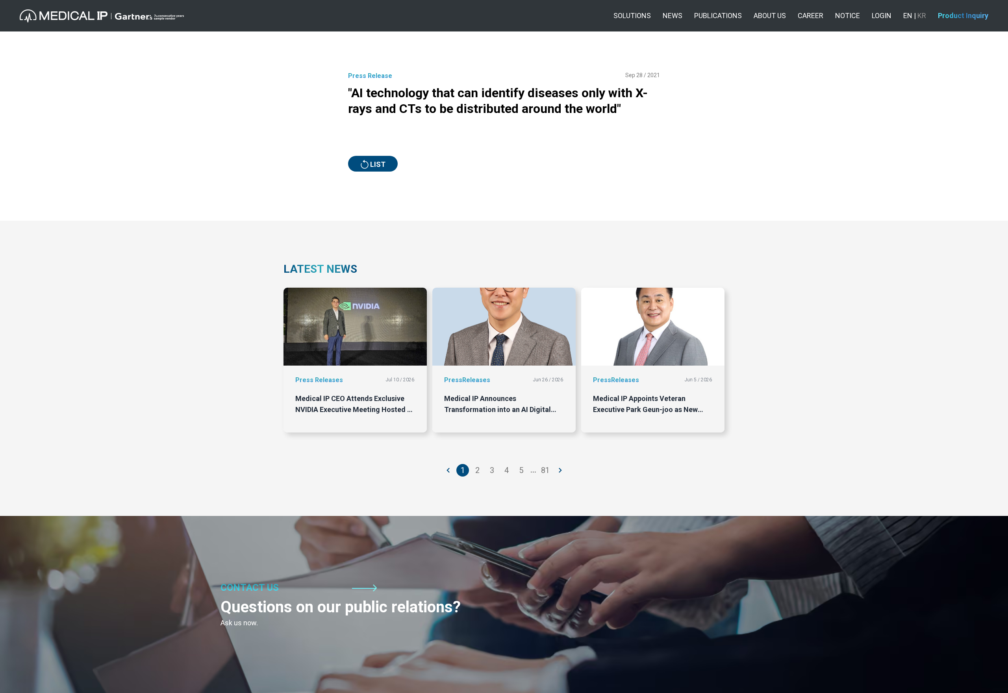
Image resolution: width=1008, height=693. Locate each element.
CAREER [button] (810, 15)
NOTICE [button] (847, 15)
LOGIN (881, 15)
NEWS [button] (672, 15)
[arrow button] (448, 470)
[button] (102, 15)
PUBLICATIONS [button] (718, 15)
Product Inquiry (963, 15)
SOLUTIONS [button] (632, 15)
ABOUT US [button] (770, 15)
